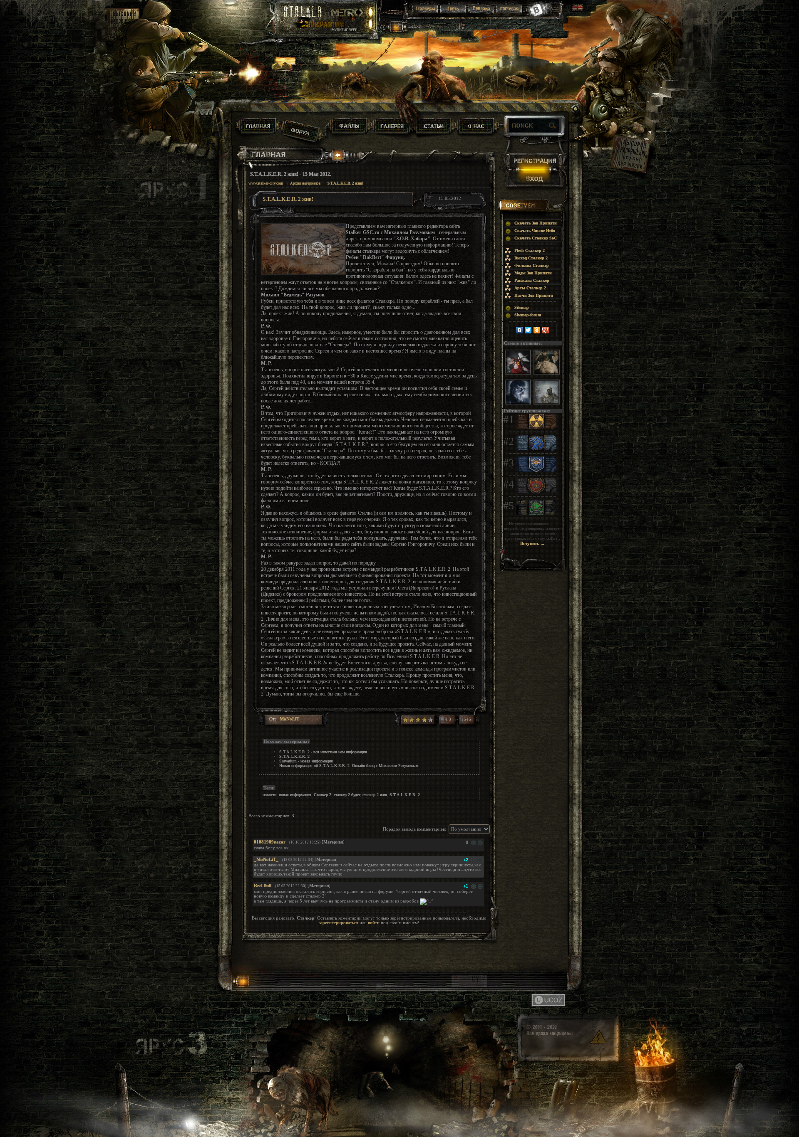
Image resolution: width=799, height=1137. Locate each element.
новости (269, 794)
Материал (333, 842)
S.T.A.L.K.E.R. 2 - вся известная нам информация (323, 752)
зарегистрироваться (338, 922)
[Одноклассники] (537, 330)
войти (374, 922)
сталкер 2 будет (347, 794)
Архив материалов (305, 183)
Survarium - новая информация (306, 761)
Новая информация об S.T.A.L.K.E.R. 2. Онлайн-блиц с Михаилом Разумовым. (349, 765)
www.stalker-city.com (265, 183)
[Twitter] (528, 330)
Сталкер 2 (322, 794)
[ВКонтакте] (519, 330)
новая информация (295, 794)
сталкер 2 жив (374, 794)
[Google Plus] (545, 330)
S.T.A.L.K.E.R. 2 (294, 756)
